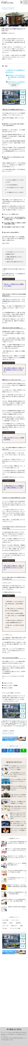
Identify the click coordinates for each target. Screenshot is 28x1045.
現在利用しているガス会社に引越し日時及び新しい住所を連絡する (16, 77)
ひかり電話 (5, 920)
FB (17, 751)
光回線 (4, 923)
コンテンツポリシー (19, 724)
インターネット (15, 920)
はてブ (4, 751)
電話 (22, 925)
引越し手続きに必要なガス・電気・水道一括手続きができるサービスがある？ (14, 369)
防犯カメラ (14, 925)
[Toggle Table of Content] (14, 66)
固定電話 (18, 923)
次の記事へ (12, 730)
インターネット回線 (15, 928)
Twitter (10, 751)
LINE (23, 751)
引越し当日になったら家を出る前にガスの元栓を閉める (16, 82)
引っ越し (5, 928)
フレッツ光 (5, 925)
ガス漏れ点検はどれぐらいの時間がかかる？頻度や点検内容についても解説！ (14, 487)
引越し (11, 923)
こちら (25, 726)
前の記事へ (5, 730)
